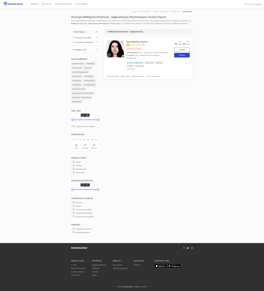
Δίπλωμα (79, 165)
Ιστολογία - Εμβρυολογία (161, 11)
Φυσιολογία (88, 76)
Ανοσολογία (76, 85)
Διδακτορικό (80, 172)
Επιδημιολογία (89, 80)
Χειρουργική (76, 68)
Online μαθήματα (81, 4)
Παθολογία (90, 64)
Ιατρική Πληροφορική (80, 72)
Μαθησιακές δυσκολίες (84, 213)
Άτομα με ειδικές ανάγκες (85, 217)
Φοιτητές (79, 202)
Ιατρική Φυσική (77, 64)
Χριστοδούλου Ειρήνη (137, 41)
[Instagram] (192, 248)
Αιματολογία (76, 102)
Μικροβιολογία (89, 85)
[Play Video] (109, 55)
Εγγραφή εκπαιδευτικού (63, 4)
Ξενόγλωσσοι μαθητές (84, 210)
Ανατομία (88, 68)
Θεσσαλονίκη (175, 11)
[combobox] (85, 32)
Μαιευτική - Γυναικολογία (81, 97)
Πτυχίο (78, 162)
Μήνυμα (182, 55)
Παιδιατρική (76, 76)
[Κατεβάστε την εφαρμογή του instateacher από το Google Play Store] (174, 266)
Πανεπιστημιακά (145, 11)
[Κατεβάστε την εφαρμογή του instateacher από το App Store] (160, 266)
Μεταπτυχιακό (81, 169)
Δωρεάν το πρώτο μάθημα (85, 126)
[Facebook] (184, 248)
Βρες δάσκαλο (47, 4)
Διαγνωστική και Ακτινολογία (82, 93)
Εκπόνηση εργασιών (83, 232)
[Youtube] (188, 249)
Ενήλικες (79, 206)
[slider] (72, 120)
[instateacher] (13, 2)
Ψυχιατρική (76, 80)
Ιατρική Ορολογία (78, 89)
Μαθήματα (35, 4)
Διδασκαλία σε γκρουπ (84, 229)
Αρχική (134, 11)
